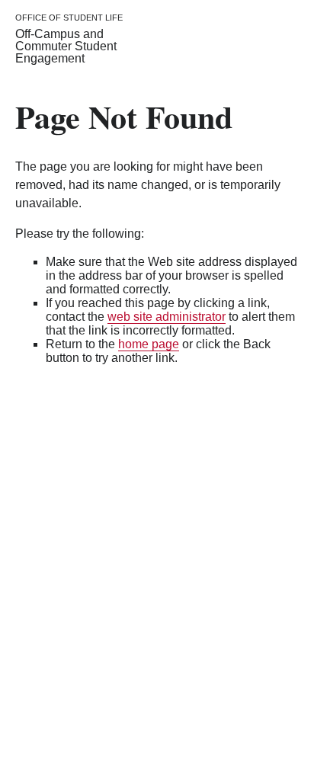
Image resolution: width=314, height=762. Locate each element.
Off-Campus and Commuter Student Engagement (66, 46)
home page (148, 344)
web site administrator (166, 316)
